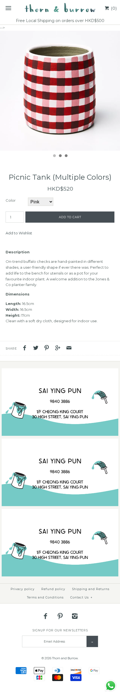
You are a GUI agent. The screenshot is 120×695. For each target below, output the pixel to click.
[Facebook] (45, 616)
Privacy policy (23, 589)
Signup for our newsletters (60, 630)
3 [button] (66, 156)
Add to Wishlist (19, 233)
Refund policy (53, 589)
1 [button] (54, 156)
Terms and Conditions (45, 597)
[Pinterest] (60, 616)
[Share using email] (69, 348)
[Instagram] (75, 616)
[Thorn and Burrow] (60, 8)
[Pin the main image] (48, 348)
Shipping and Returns (90, 589)
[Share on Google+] (59, 348)
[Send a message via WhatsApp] (110, 685)
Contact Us (81, 597)
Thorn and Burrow (65, 658)
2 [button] (60, 156)
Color (11, 200)
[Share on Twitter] (37, 348)
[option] (60, 91)
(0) (113, 8)
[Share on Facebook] (26, 348)
